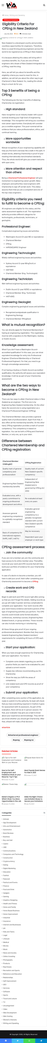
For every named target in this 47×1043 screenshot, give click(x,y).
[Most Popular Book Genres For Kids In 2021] (34, 762)
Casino (5, 844)
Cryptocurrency (9, 861)
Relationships (8, 977)
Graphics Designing (10, 900)
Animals (6, 819)
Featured (6, 879)
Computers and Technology (13, 854)
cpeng (17, 740)
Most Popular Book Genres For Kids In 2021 (34, 771)
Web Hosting (7, 1016)
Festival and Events (10, 882)
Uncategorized (8, 1006)
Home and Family (9, 907)
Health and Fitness (10, 903)
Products (6, 963)
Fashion (6, 875)
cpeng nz (29, 740)
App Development (9, 822)
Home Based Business (11, 911)
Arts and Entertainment (11, 826)
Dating (5, 865)
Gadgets (6, 893)
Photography (8, 960)
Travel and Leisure (10, 999)
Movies (5, 946)
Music (5, 949)
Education (6, 872)
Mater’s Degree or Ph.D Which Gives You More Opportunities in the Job (11, 799)
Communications (9, 851)
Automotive (7, 830)
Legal (5, 935)
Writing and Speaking (17, 15)
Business (6, 837)
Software (6, 991)
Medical (6, 942)
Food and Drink (8, 889)
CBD (5, 847)
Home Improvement (10, 914)
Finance (6, 886)
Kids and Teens (8, 932)
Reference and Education (12, 974)
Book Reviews (8, 833)
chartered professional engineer (23, 735)
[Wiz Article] (11, 5)
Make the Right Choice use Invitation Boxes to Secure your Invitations (33, 799)
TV (4, 1002)
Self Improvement (9, 981)
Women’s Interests (10, 1020)
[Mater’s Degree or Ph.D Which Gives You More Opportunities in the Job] (12, 789)
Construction (8, 858)
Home (6, 15)
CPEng (35, 581)
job (4, 928)
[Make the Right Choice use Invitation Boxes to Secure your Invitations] (34, 789)
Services (6, 988)
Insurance (6, 921)
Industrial (6, 918)
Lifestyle (6, 939)
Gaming (6, 896)
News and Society (10, 953)
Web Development (10, 1013)
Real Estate (7, 967)
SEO (4, 984)
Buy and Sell (7, 840)
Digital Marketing (9, 868)
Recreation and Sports (11, 970)
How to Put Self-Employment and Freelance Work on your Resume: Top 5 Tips (11, 773)
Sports (5, 995)
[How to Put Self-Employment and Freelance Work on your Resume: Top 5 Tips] (12, 762)
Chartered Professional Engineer (21, 178)
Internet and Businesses (12, 925)
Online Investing (9, 956)
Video (5, 1009)
